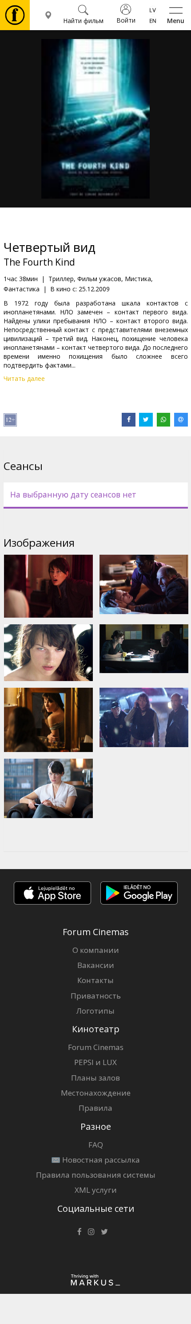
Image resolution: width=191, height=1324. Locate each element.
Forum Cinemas (95, 1047)
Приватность (96, 996)
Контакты (95, 980)
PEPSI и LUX (95, 1062)
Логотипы (95, 1011)
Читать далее (24, 378)
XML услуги (96, 1190)
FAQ (95, 1145)
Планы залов (95, 1078)
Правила (95, 1108)
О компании (95, 950)
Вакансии (95, 965)
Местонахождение (96, 1093)
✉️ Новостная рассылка (95, 1160)
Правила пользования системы (95, 1175)
